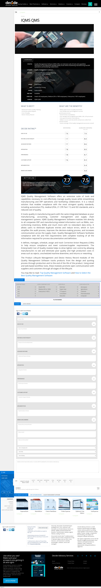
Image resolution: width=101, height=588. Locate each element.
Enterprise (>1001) (47, 291)
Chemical (89, 291)
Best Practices (34, 4)
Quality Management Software (32, 489)
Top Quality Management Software (55, 272)
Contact (85, 561)
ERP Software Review (20, 489)
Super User (68, 289)
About (53, 561)
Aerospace (89, 287)
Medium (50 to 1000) (47, 289)
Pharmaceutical (89, 293)
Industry (60, 4)
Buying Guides (22, 4)
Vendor (85, 563)
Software (44, 4)
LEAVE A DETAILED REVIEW (7, 510)
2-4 (26, 293)
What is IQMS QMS (8, 506)
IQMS (98, 489)
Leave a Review (27, 303)
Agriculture (89, 289)
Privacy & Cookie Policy (35, 544)
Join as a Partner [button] (10, 581)
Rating (11, 504)
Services (52, 4)
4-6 (26, 291)
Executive (68, 296)
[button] (18, 313)
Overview (11, 502)
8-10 (26, 287)
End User (68, 287)
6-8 (26, 289)
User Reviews (10, 508)
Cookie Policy (71, 563)
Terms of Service (56, 563)
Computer (89, 296)
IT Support (68, 291)
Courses (68, 4)
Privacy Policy (71, 561)
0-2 (26, 296)
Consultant (68, 293)
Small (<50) (47, 287)
